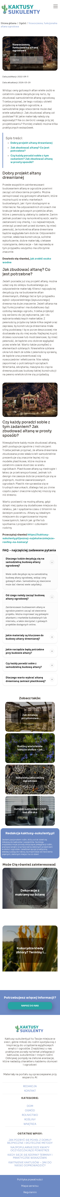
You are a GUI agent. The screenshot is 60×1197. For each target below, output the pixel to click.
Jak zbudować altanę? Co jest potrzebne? (29, 149)
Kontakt (30, 1090)
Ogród (22, 23)
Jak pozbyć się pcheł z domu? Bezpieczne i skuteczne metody (30, 1141)
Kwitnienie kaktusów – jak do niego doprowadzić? (30, 1164)
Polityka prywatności (30, 1179)
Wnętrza (30, 1124)
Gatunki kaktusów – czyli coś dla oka (30, 811)
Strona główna (9, 23)
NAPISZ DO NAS (30, 1005)
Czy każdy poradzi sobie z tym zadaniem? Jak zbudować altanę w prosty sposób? (31, 159)
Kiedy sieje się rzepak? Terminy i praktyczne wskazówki (30, 1156)
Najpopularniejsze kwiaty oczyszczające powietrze (30, 1149)
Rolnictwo (30, 1115)
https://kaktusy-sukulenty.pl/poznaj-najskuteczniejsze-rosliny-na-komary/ (28, 538)
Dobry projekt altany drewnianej (31, 143)
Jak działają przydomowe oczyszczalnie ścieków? (30, 717)
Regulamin (30, 1192)
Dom (30, 1106)
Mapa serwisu (30, 1186)
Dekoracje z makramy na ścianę (30, 893)
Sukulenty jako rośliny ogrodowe (30, 779)
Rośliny (30, 1119)
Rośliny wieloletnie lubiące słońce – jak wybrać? (30, 748)
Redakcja (30, 1086)
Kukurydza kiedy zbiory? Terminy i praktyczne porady (30, 950)
